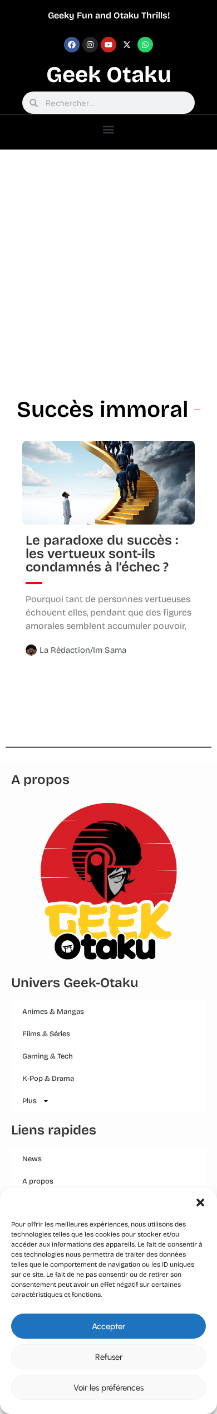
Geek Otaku (108, 74)
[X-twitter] (127, 44)
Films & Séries (46, 1034)
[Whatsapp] (145, 44)
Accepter (108, 1326)
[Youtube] (108, 44)
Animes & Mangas (53, 1011)
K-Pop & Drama (48, 1078)
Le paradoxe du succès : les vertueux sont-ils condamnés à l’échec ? (102, 553)
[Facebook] (72, 44)
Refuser (108, 1357)
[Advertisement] (108, 264)
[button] (200, 1202)
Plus (29, 1100)
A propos (37, 1181)
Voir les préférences (108, 1388)
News (32, 1159)
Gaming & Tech (47, 1056)
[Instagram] (90, 44)
